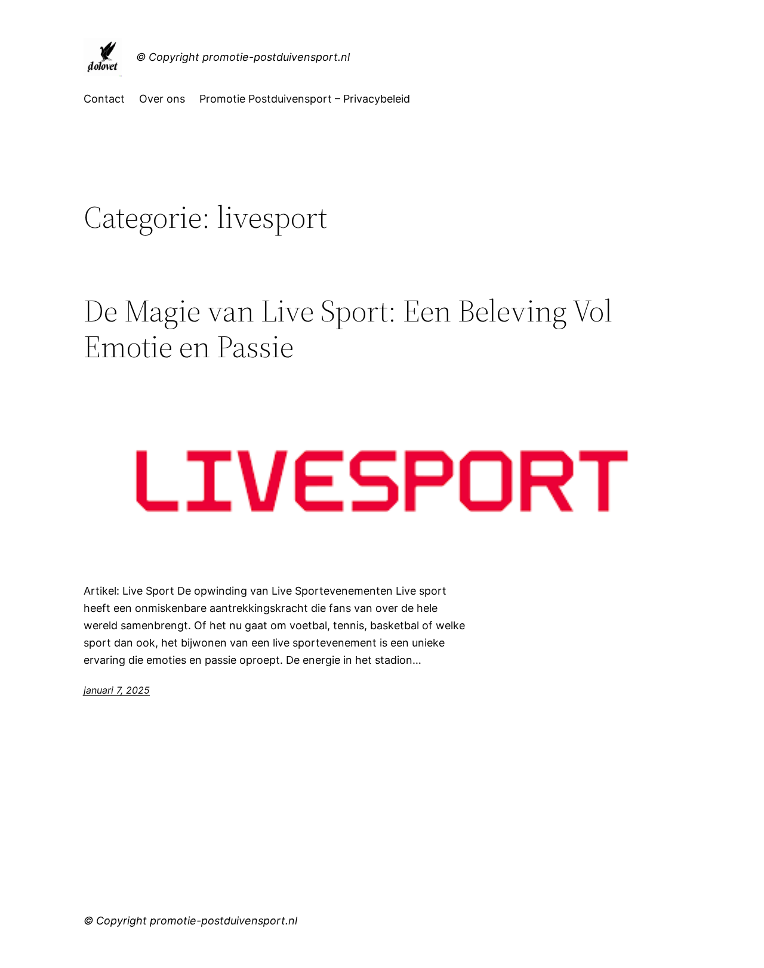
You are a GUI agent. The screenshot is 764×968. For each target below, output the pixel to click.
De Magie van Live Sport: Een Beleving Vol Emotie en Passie (348, 328)
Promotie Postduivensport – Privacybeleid (304, 98)
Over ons (162, 98)
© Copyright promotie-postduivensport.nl (243, 57)
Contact (104, 98)
